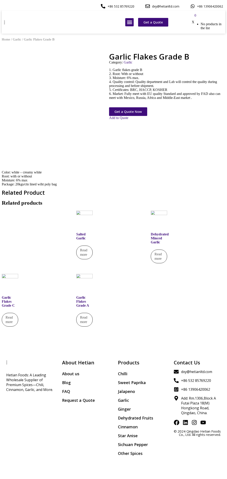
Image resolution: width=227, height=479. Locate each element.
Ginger (124, 409)
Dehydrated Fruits (135, 418)
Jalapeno (126, 391)
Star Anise (128, 435)
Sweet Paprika (132, 382)
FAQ (66, 391)
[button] (129, 22)
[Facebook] (176, 422)
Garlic (17, 39)
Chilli (122, 373)
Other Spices (130, 453)
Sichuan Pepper (133, 444)
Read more (83, 252)
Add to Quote (118, 118)
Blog (66, 382)
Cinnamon (128, 426)
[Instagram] (194, 422)
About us (70, 373)
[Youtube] (203, 422)
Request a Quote (78, 400)
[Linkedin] (185, 422)
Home (6, 39)
